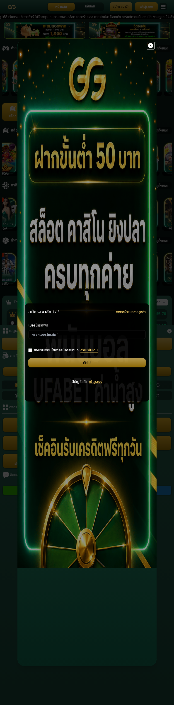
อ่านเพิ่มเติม (89, 350)
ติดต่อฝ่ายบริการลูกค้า (131, 312)
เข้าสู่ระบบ (95, 381)
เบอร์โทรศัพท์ (38, 325)
